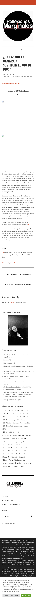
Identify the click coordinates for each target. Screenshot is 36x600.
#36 (3, 432)
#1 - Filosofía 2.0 (7, 411)
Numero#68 (6, 445)
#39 (14, 432)
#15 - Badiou (7, 413)
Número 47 (6, 451)
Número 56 (22, 454)
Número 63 (22, 457)
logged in (13, 302)
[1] (28, 224)
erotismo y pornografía (18, 442)
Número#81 (15, 448)
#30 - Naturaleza (22, 420)
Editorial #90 (7, 360)
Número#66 (14, 445)
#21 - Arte (26, 417)
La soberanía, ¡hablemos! (18, 274)
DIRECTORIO (6, 496)
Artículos (26, 434)
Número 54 (6, 454)
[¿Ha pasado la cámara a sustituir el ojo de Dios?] (18, 116)
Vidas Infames (15, 83)
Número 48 (14, 451)
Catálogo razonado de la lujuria (12, 400)
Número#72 (23, 445)
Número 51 (22, 451)
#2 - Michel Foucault (21, 411)
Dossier (22, 438)
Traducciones (27, 463)
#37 (7, 432)
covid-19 (14, 438)
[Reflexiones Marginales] (18, 26)
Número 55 (14, 454)
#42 (19, 435)
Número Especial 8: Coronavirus (14, 460)
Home (3, 74)
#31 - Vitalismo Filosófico (10, 423)
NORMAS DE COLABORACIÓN (12, 504)
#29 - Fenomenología (9, 420)
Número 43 (23, 448)
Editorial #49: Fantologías (18, 284)
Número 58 (6, 457)
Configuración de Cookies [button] (11, 595)
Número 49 (10, 74)
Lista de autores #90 (9, 363)
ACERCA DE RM (7, 500)
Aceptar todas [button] (26, 595)
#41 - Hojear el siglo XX (9, 435)
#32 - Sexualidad (25, 423)
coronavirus (6, 438)
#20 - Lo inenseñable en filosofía (12, 417)
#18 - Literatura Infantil (20, 414)
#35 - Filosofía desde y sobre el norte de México (15, 427)
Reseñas (18, 463)
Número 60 (14, 457)
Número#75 (6, 448)
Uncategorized (7, 466)
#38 (10, 432)
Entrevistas (5, 442)
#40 (18, 432)
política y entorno (8, 463)
